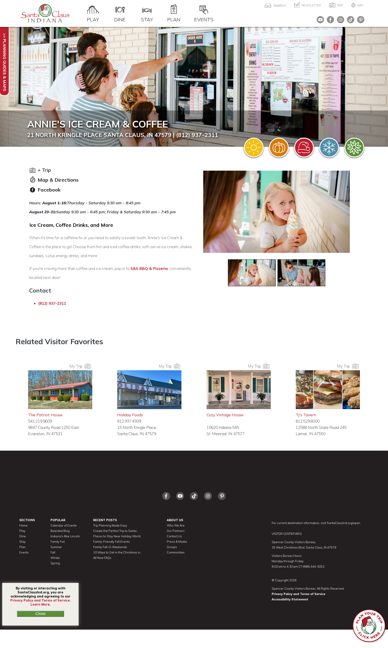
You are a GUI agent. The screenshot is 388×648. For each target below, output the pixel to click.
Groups (172, 547)
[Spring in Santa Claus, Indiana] (354, 147)
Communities (176, 552)
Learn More (40, 604)
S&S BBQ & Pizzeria (149, 268)
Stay (147, 19)
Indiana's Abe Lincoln (65, 536)
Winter (55, 558)
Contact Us (174, 536)
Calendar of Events (64, 525)
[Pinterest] (360, 21)
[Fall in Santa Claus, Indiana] (279, 147)
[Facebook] (329, 21)
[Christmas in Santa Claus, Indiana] (304, 147)
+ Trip (43, 170)
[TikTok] (349, 21)
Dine (120, 19)
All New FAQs (102, 558)
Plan (173, 19)
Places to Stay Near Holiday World (117, 536)
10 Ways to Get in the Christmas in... (117, 552)
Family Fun (58, 541)
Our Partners (176, 531)
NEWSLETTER (311, 5)
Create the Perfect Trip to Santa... (116, 531)
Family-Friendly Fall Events (111, 541)
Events (203, 19)
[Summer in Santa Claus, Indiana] (254, 147)
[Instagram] (339, 21)
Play (93, 19)
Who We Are (176, 525)
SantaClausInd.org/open (343, 523)
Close (40, 613)
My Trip (76, 366)
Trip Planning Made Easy (110, 525)
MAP (360, 5)
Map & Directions (57, 180)
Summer (56, 547)
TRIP (340, 5)
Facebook (48, 190)
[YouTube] (319, 21)
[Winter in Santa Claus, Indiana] (329, 147)
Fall (53, 552)
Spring (55, 563)
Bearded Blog (60, 531)
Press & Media (177, 541)
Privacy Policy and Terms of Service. (40, 600)
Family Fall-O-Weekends (110, 547)
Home (23, 525)
